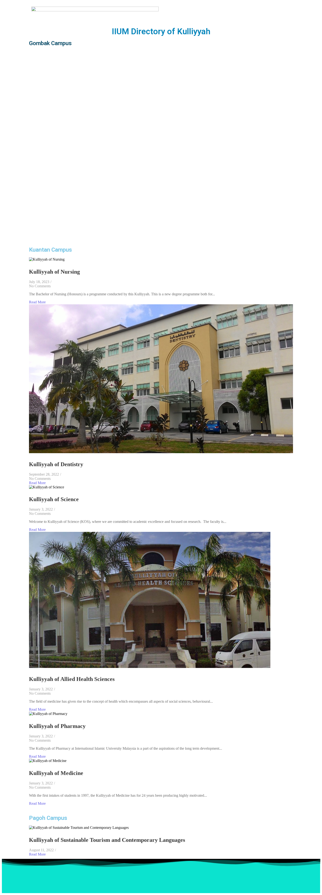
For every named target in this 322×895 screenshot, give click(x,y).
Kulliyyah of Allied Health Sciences (72, 679)
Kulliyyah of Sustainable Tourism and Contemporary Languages (107, 840)
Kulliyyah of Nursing (54, 272)
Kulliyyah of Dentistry (56, 464)
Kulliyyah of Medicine (56, 773)
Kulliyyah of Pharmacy (57, 726)
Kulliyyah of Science (54, 499)
